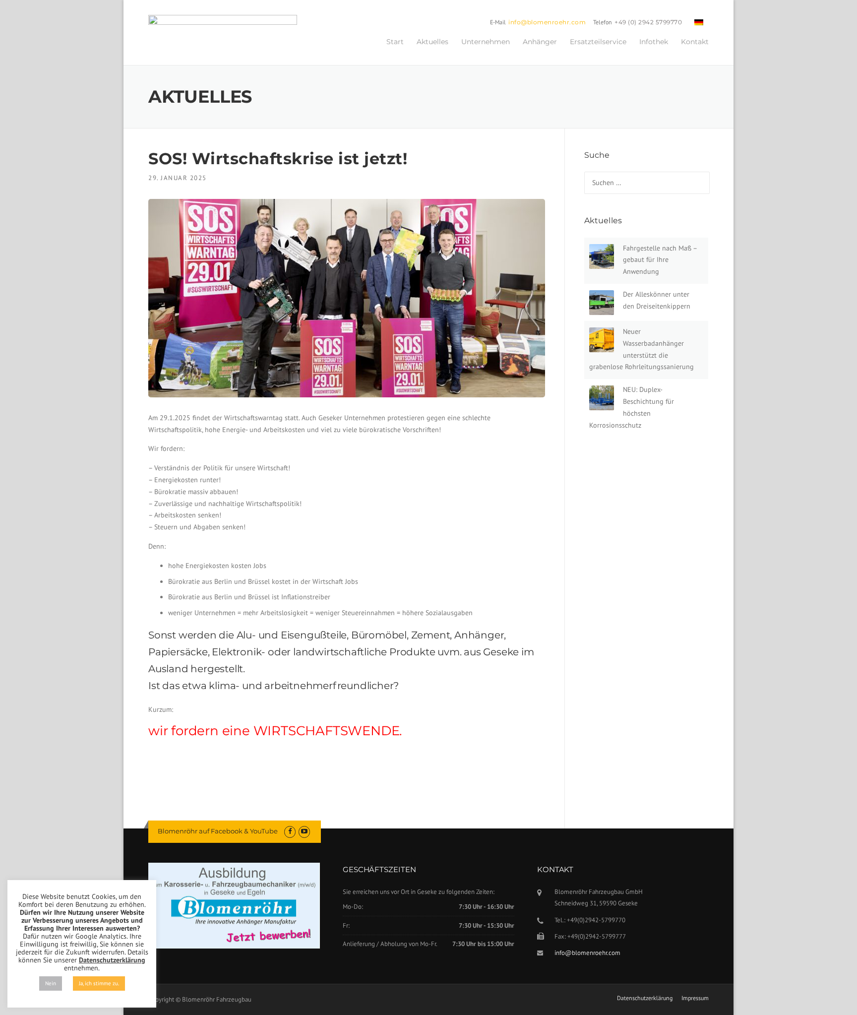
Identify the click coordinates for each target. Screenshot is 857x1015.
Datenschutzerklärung (645, 998)
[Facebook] (290, 831)
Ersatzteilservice (598, 41)
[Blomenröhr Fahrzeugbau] (222, 31)
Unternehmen (485, 41)
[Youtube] (304, 831)
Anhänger (540, 41)
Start (395, 41)
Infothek (653, 41)
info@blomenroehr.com (547, 22)
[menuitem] (698, 21)
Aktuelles (432, 41)
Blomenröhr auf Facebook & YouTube (218, 831)
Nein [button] (50, 983)
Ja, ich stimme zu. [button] (99, 983)
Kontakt (695, 41)
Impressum (695, 998)
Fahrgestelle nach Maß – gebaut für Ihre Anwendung (660, 260)
